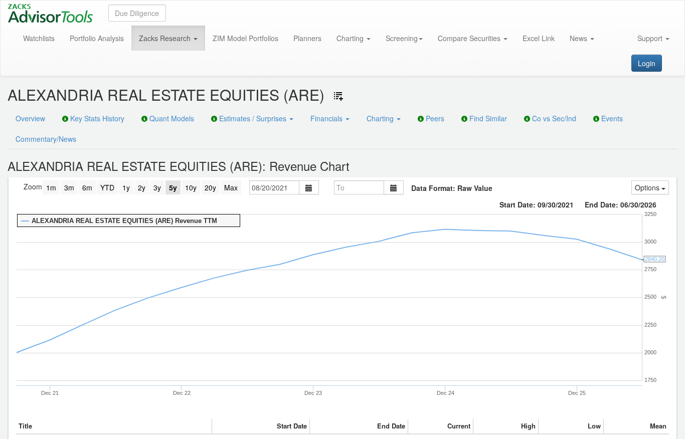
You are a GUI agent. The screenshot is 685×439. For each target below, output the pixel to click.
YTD (107, 187)
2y (141, 187)
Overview (30, 118)
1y (126, 187)
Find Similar (487, 118)
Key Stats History (96, 118)
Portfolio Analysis (97, 38)
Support (650, 38)
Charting (351, 38)
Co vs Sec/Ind (553, 118)
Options (648, 187)
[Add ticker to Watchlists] (338, 96)
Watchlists (39, 38)
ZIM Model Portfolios (245, 38)
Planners (307, 38)
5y (173, 187)
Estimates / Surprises (252, 118)
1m (51, 187)
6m (87, 187)
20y (210, 187)
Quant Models (170, 118)
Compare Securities (470, 38)
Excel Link (539, 38)
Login (646, 63)
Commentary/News (46, 139)
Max (231, 187)
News (579, 38)
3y (157, 187)
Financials (327, 118)
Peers (434, 118)
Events (611, 118)
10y (191, 187)
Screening (402, 38)
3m (69, 187)
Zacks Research (166, 38)
